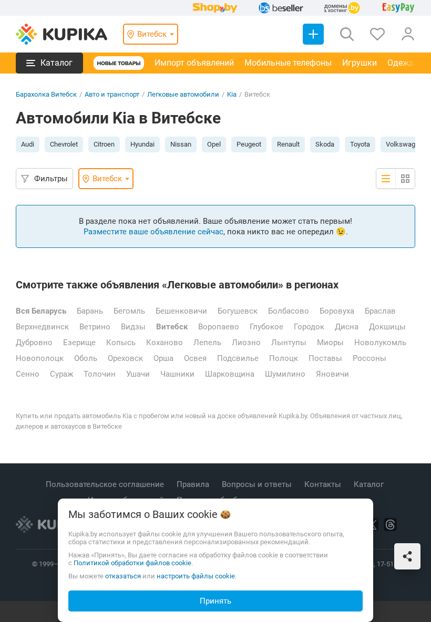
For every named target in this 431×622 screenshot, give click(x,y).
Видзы (133, 326)
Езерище (79, 342)
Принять (215, 601)
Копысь (121, 342)
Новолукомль (380, 342)
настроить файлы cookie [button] (196, 576)
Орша (163, 358)
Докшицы (387, 326)
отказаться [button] (123, 576)
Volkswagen (404, 144)
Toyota (360, 144)
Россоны (369, 358)
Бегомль (129, 311)
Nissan (180, 144)
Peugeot (249, 144)
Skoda (324, 144)
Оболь (85, 358)
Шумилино (285, 374)
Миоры (330, 342)
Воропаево (218, 326)
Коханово (164, 342)
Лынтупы (288, 342)
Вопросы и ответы (258, 484)
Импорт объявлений (194, 63)
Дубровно (34, 342)
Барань (90, 311)
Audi (27, 144)
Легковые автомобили (183, 94)
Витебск (172, 326)
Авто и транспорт (112, 94)
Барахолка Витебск (46, 94)
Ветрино (94, 326)
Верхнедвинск (42, 326)
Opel (214, 144)
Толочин (100, 374)
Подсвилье (238, 358)
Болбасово (288, 311)
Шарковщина (229, 374)
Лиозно (246, 342)
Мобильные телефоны (288, 63)
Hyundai (142, 144)
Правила (194, 484)
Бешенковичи (181, 311)
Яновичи (332, 374)
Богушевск (238, 311)
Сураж (61, 374)
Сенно (27, 374)
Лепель (207, 342)
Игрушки (359, 63)
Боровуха (337, 311)
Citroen (104, 144)
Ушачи (138, 374)
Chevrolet (64, 144)
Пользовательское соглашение (106, 484)
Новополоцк (40, 358)
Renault (288, 144)
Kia (232, 94)
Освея (195, 358)
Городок (309, 326)
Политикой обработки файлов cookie (132, 563)
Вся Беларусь (41, 311)
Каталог (370, 484)
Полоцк (283, 358)
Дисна (346, 326)
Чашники (177, 374)
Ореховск (125, 358)
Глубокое (266, 326)
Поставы (325, 358)
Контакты (323, 484)
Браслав (380, 311)
